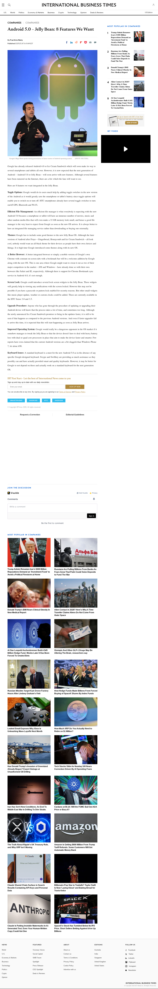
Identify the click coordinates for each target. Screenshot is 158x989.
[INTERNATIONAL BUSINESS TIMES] (79, 5)
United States (99, 966)
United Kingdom (100, 962)
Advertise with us (70, 969)
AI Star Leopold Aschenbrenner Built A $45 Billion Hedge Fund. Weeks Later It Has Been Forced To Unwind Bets (28, 653)
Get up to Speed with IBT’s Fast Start (130, 117)
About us (67, 950)
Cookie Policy (68, 966)
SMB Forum (37, 958)
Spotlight (36, 962)
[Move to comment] (95, 42)
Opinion (83, 12)
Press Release (38, 966)
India (96, 954)
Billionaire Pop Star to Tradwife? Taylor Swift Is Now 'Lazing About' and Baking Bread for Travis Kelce (75, 888)
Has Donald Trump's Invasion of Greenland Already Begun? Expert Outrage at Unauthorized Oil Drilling (28, 769)
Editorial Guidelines (75, 415)
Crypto (61, 12)
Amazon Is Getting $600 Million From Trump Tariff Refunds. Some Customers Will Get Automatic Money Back (74, 847)
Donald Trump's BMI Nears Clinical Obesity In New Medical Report (121, 69)
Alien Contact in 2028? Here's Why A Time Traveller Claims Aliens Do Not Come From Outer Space (74, 612)
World (12, 12)
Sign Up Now (132, 123)
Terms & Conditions (71, 958)
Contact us (67, 954)
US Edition (148, 13)
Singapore (98, 958)
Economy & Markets (36, 12)
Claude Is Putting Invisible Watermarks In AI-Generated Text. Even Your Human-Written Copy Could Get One (28, 928)
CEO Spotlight (38, 969)
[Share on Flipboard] (81, 42)
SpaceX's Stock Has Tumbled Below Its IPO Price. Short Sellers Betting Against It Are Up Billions (75, 928)
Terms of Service (65, 392)
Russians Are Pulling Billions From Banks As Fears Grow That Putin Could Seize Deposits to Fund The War (75, 572)
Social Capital (38, 954)
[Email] (90, 42)
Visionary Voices (39, 950)
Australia (97, 950)
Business (51, 12)
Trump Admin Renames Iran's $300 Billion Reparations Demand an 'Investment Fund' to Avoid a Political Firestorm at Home (29, 572)
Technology (72, 12)
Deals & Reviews (96, 12)
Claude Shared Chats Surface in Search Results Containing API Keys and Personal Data (28, 888)
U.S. (5, 12)
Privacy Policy (80, 392)
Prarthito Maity (16, 40)
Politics (21, 12)
